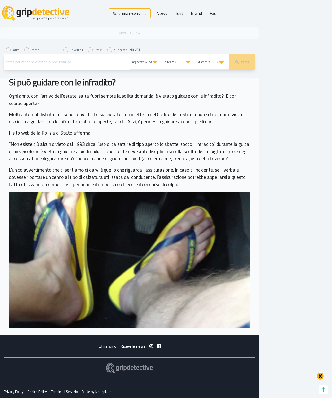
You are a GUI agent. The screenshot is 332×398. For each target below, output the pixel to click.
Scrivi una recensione (130, 13)
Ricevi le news (133, 346)
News (162, 13)
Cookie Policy (37, 391)
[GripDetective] (129, 368)
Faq (213, 13)
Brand (196, 13)
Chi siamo (107, 346)
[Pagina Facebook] (159, 346)
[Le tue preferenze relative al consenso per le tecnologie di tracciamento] (323, 389)
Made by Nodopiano (97, 391)
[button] (320, 376)
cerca (245, 62)
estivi (99, 49)
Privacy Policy (14, 391)
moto (35, 49)
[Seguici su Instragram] (151, 346)
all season (121, 49)
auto (16, 49)
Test (179, 13)
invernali (77, 49)
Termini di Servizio (64, 391)
